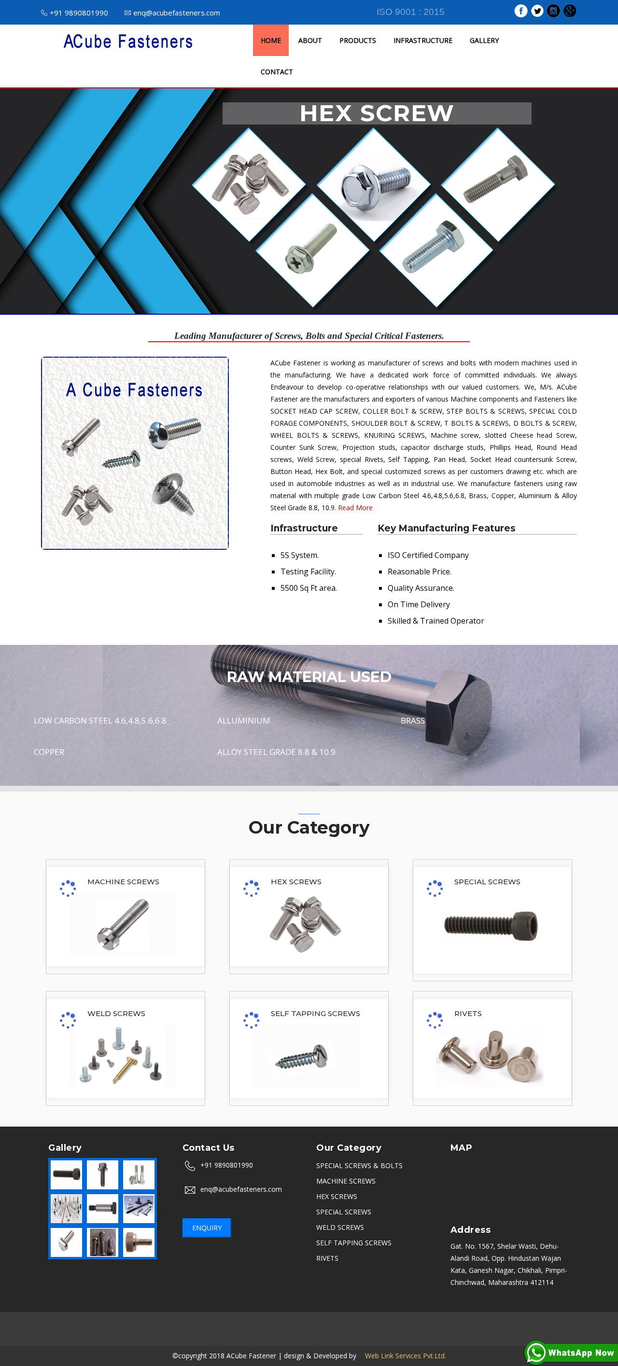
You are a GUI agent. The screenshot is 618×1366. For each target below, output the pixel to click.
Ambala (313, 1322)
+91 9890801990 (79, 12)
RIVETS (468, 1013)
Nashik (126, 1322)
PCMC (503, 1322)
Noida (256, 1322)
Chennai (202, 1322)
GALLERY (484, 40)
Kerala (294, 1334)
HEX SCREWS (296, 881)
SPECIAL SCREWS (487, 881)
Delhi (231, 1322)
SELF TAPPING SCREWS (315, 1013)
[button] (46, 201)
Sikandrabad (393, 1322)
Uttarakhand (180, 1334)
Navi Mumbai (256, 1334)
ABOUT (310, 40)
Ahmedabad (467, 1322)
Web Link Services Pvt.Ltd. (402, 1355)
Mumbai (55, 1322)
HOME (271, 40)
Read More (355, 507)
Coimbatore (330, 1334)
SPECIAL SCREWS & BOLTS (359, 1165)
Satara (403, 1334)
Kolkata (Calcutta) (548, 1322)
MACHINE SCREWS (123, 881)
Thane (217, 1334)
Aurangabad (164, 1322)
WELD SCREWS (116, 1013)
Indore (283, 1322)
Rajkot (430, 1322)
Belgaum (371, 1334)
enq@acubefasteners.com (176, 12)
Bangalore (92, 1322)
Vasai (455, 1334)
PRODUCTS (357, 40)
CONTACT (277, 71)
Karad (430, 1334)
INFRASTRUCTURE (422, 40)
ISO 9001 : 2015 (411, 12)
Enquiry (207, 1227)
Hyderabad (349, 1322)
